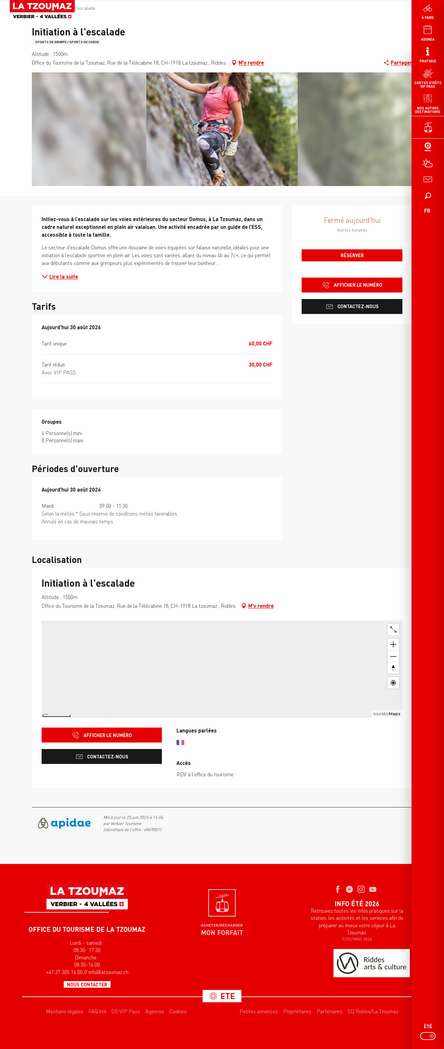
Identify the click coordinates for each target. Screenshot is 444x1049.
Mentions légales (64, 1011)
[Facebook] (337, 889)
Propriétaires (297, 1011)
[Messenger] (349, 889)
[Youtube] (373, 889)
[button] (427, 195)
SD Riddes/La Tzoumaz (372, 1011)
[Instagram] (361, 889)
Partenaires (329, 1011)
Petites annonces (259, 1011)
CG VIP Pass (125, 1011)
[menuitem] (42, 10)
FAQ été (97, 1011)
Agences (154, 1011)
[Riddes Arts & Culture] (371, 963)
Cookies (178, 1011)
